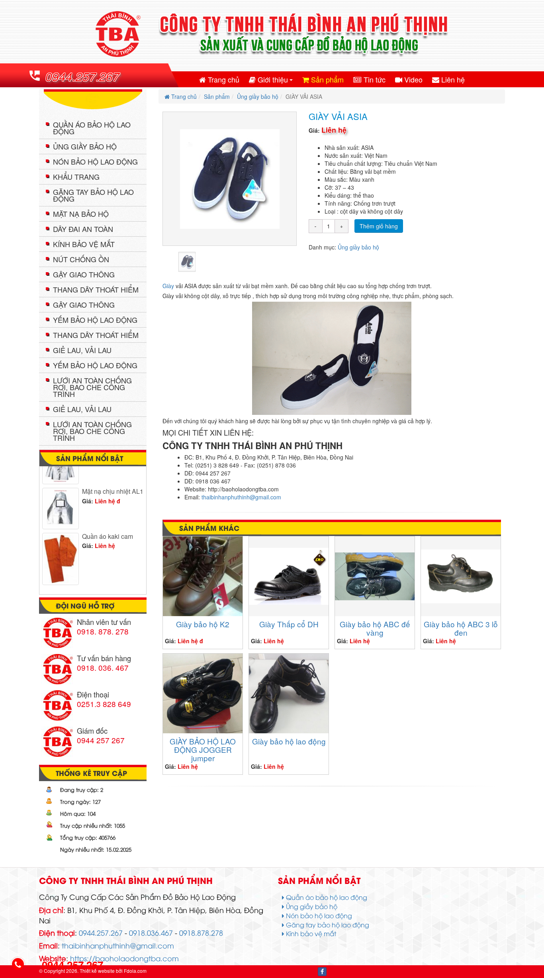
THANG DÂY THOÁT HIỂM (96, 335)
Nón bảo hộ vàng (106, 580)
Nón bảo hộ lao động (95, 161)
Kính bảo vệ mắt (84, 244)
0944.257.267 (82, 76)
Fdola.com (135, 970)
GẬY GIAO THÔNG (84, 304)
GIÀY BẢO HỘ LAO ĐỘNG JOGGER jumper (203, 749)
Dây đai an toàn (83, 229)
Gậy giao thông (84, 274)
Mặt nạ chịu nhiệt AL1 (112, 479)
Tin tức (373, 79)
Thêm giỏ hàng (379, 226)
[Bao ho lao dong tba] (272, 35)
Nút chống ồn (81, 259)
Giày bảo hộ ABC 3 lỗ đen (461, 628)
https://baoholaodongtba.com (124, 958)
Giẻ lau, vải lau (82, 350)
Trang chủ (222, 79)
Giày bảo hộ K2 (202, 624)
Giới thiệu (275, 81)
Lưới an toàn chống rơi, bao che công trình (92, 387)
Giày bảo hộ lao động (289, 741)
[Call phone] (18, 964)
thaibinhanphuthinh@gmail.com (241, 497)
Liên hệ (452, 79)
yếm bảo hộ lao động (95, 365)
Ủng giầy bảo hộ (257, 96)
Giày (168, 286)
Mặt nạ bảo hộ (81, 213)
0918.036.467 (151, 932)
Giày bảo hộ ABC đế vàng (375, 628)
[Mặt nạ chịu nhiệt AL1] (60, 497)
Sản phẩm (326, 79)
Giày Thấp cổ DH (289, 624)
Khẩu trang (76, 176)
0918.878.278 (201, 932)
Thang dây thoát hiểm (96, 289)
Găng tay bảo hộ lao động (93, 195)
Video (412, 79)
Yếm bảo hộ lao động (95, 319)
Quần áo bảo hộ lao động (92, 127)
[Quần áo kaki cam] (60, 547)
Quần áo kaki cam (107, 524)
